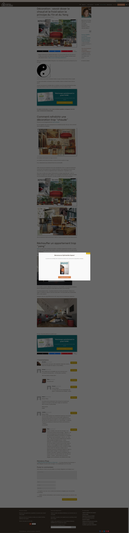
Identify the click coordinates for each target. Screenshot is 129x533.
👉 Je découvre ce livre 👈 (64, 277)
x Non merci (88, 253)
